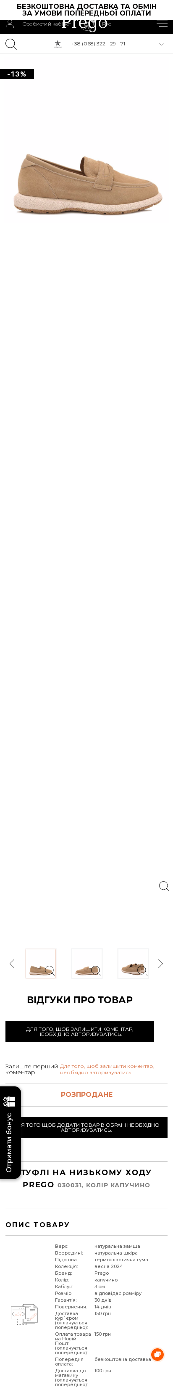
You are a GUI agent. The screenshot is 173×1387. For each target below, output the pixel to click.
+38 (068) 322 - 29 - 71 (98, 43)
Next (160, 964)
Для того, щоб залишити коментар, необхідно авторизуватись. (80, 1031)
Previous (13, 964)
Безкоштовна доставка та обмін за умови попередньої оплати (88, 10)
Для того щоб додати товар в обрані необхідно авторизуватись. (86, 1127)
